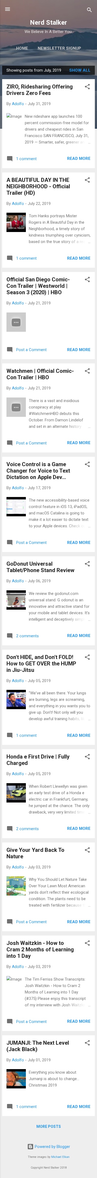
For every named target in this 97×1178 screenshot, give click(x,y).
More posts (48, 1126)
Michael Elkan (60, 1157)
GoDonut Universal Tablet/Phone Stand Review (40, 567)
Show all (80, 70)
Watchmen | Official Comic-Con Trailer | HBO (40, 374)
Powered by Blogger (52, 1146)
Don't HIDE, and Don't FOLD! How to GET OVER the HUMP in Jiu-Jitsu (41, 663)
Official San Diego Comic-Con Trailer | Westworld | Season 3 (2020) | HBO (38, 286)
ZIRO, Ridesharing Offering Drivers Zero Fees (39, 89)
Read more (79, 158)
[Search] (89, 11)
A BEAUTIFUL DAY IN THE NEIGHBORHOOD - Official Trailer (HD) (38, 186)
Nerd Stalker (48, 22)
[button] (87, 87)
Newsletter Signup (59, 48)
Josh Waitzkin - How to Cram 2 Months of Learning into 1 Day (40, 949)
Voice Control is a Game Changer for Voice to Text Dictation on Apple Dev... (38, 470)
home (22, 48)
